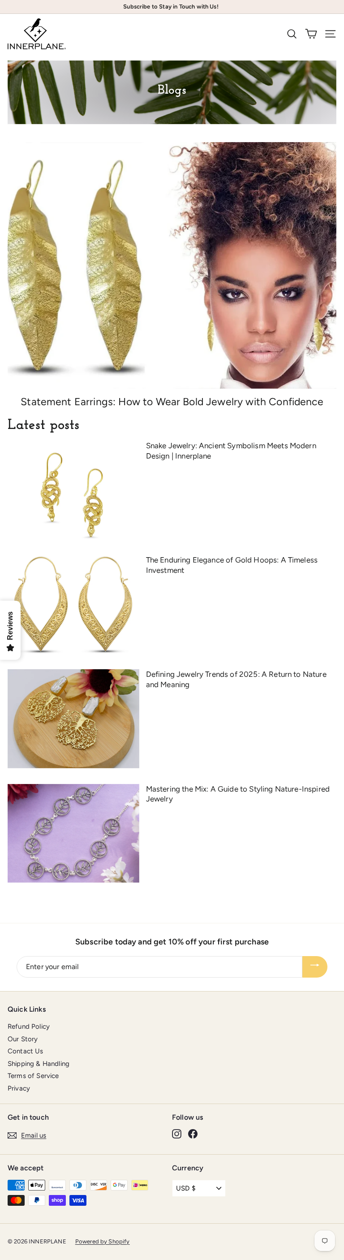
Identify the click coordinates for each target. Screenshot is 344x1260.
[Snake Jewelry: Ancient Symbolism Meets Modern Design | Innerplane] (73, 490)
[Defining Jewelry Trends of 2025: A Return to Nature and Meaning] (73, 718)
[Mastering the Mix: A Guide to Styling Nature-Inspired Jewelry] (73, 833)
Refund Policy (29, 1026)
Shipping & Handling (38, 1064)
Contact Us (25, 1051)
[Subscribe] (314, 967)
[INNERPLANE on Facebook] (193, 1134)
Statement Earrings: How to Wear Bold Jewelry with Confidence (172, 401)
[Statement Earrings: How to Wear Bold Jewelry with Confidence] (172, 265)
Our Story (23, 1039)
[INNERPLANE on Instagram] (176, 1134)
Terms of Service (33, 1076)
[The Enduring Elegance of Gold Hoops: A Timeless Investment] (73, 604)
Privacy (19, 1088)
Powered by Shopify (102, 1241)
